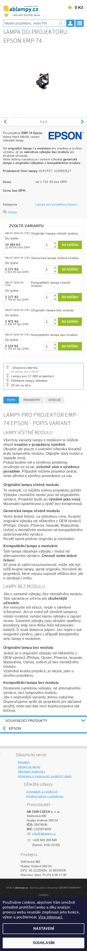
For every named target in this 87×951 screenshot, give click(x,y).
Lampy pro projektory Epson (56, 204)
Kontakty (24, 762)
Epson (15, 728)
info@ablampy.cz (44, 833)
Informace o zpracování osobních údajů (45, 776)
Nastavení (43, 928)
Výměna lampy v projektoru (44, 796)
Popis (11, 400)
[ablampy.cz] (20, 6)
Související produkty (26, 721)
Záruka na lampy (29, 767)
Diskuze (55, 400)
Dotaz (12, 212)
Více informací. (50, 917)
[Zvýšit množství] (55, 243)
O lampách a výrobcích (42, 791)
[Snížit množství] (55, 247)
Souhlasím (43, 943)
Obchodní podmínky (31, 771)
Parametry (32, 400)
